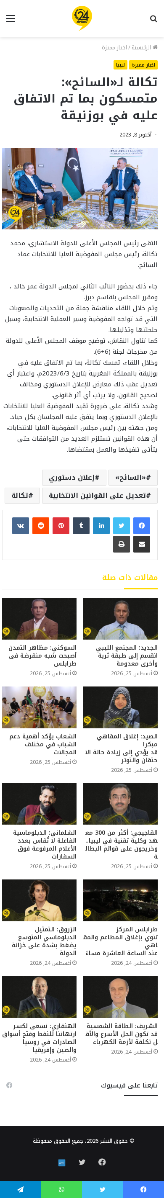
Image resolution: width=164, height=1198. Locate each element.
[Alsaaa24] (82, 18)
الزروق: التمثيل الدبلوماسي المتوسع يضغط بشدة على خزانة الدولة (44, 941)
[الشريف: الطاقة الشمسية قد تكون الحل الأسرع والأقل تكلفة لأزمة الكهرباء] (120, 997)
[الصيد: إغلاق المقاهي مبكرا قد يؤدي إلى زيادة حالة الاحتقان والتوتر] (120, 707)
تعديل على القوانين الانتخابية (97, 495)
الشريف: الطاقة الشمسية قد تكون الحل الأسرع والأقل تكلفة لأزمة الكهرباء (121, 1034)
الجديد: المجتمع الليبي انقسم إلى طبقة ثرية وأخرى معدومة (127, 655)
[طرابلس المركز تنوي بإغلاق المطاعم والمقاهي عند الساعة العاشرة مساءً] (120, 900)
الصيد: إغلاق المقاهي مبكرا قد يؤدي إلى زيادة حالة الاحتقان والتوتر (121, 748)
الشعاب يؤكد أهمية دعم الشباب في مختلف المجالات (43, 744)
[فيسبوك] (141, 525)
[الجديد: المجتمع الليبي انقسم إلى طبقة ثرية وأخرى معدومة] (120, 619)
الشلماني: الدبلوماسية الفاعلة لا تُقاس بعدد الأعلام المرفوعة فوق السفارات (45, 844)
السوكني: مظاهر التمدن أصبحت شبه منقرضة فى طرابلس (42, 655)
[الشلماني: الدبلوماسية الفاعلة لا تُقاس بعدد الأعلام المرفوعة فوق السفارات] (39, 804)
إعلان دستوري (72, 477)
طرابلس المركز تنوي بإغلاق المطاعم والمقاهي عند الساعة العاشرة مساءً (120, 941)
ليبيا (120, 64)
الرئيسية (142, 47)
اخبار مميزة (114, 47)
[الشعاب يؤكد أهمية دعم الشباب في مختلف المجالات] (39, 707)
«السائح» (130, 477)
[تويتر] (121, 525)
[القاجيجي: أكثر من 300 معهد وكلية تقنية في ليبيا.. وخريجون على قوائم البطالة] (120, 804)
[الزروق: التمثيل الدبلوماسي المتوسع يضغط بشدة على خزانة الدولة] (39, 900)
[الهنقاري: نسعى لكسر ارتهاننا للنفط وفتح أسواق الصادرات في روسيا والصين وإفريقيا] (39, 997)
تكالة (19, 495)
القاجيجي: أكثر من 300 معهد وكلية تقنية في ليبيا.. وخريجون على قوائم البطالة (120, 844)
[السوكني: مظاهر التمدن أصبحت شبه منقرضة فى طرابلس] (39, 619)
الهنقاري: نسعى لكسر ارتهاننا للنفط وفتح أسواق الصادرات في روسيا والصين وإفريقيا (39, 1038)
